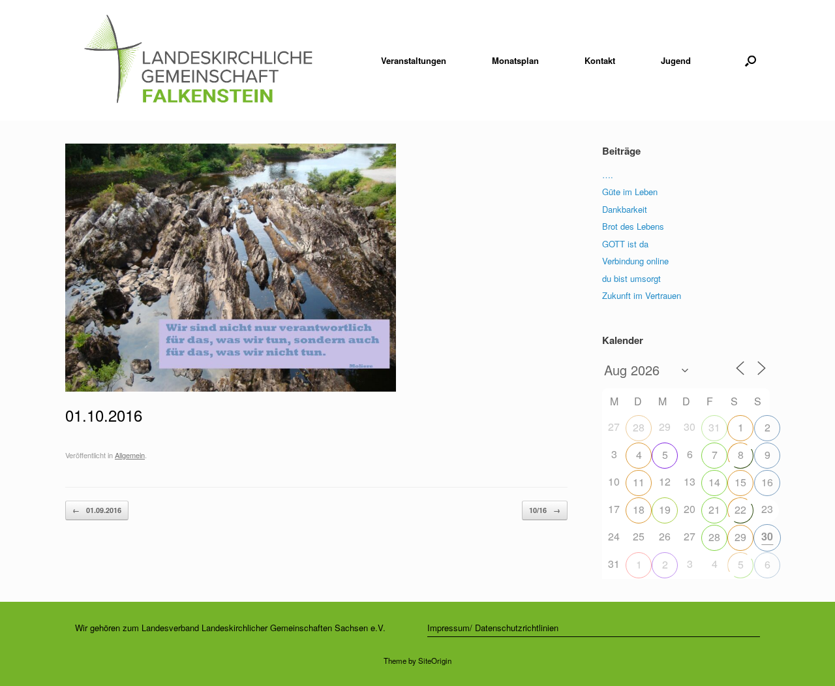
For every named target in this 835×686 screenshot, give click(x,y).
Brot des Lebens (633, 226)
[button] (750, 60)
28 (639, 427)
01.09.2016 (96, 510)
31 (714, 427)
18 (639, 509)
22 (740, 509)
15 (740, 482)
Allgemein (130, 455)
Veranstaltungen (413, 60)
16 (767, 482)
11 (639, 482)
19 (665, 509)
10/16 (544, 510)
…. (607, 174)
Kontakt (599, 60)
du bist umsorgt (631, 278)
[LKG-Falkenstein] (198, 60)
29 (740, 536)
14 (714, 482)
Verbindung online (635, 261)
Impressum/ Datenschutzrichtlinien (492, 627)
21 (714, 509)
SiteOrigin (434, 660)
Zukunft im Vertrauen (641, 295)
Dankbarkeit (624, 209)
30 (767, 536)
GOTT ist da (625, 244)
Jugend (676, 60)
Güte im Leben (630, 191)
